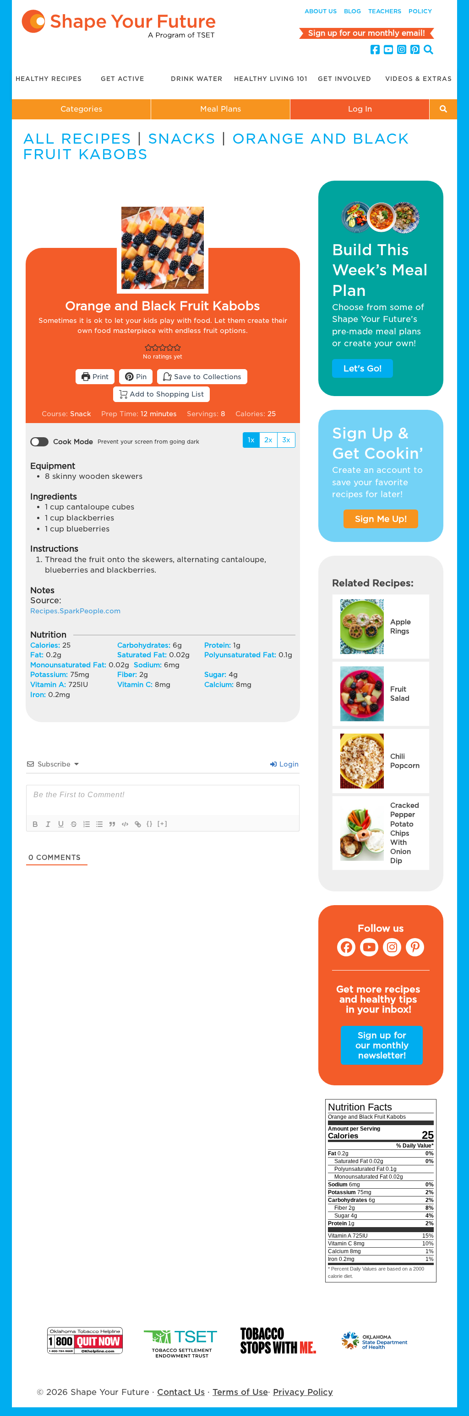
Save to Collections (206, 377)
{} (150, 823)
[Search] (428, 51)
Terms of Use (240, 1392)
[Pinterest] (414, 49)
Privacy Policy (303, 1392)
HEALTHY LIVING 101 (270, 78)
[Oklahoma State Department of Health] (375, 1340)
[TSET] (181, 1340)
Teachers (384, 11)
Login (288, 764)
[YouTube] (388, 49)
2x (268, 440)
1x (251, 440)
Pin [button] (140, 377)
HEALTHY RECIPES (49, 78)
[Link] (137, 824)
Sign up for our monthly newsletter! (382, 1045)
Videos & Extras (418, 78)
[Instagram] (401, 49)
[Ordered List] (86, 824)
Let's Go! (363, 368)
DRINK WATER (197, 78)
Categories (81, 109)
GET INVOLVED (344, 78)
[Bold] (35, 824)
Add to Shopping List (165, 394)
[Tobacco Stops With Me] (278, 1340)
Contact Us (181, 1392)
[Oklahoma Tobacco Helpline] (85, 1340)
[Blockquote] (112, 824)
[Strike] (73, 824)
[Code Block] (125, 824)
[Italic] (48, 824)
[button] (148, 347)
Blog (352, 11)
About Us (321, 11)
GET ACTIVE (122, 78)
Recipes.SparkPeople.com (75, 611)
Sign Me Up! (381, 519)
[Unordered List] (99, 824)
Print (99, 377)
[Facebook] (375, 49)
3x (286, 440)
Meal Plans (220, 109)
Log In (360, 109)
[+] (163, 823)
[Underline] (61, 824)
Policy (420, 11)
